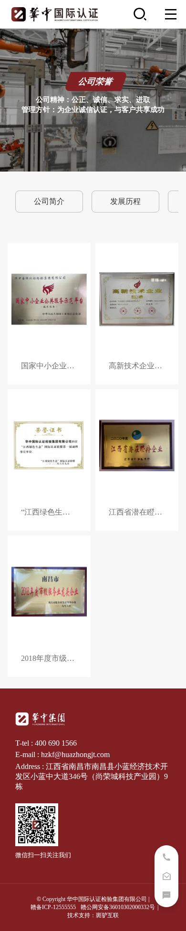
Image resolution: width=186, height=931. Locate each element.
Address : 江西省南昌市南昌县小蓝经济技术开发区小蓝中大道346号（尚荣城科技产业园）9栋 (91, 776)
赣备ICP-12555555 (53, 907)
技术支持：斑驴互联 (93, 915)
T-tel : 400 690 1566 (46, 743)
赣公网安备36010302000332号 (118, 907)
